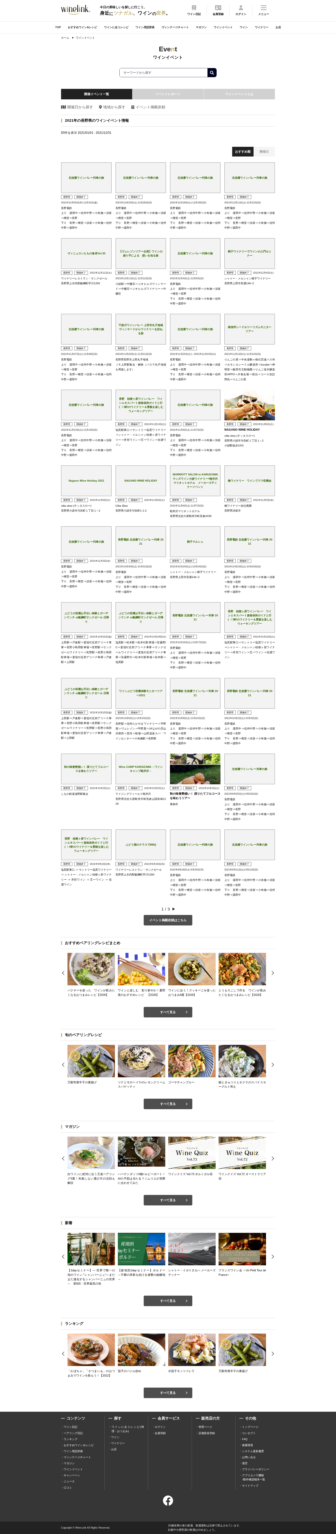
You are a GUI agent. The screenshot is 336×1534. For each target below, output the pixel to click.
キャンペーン (72, 1475)
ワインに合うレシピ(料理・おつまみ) (128, 1429)
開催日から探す (80, 107)
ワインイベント (223, 27)
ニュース (69, 1481)
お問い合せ (249, 1457)
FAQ (245, 1439)
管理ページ (205, 1426)
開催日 (264, 151)
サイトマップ (250, 1485)
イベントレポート (168, 94)
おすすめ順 (243, 151)
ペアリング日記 (73, 1433)
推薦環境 (247, 1445)
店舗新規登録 (207, 1433)
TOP (58, 27)
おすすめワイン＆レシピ (79, 1445)
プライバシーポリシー (255, 1469)
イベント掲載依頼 (150, 107)
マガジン (201, 27)
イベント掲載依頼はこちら (168, 920)
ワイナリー (262, 27)
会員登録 (160, 1433)
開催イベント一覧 (96, 94)
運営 (245, 1463)
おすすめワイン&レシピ (82, 27)
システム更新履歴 (253, 1451)
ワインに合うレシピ (116, 27)
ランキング (70, 1439)
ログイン (160, 1426)
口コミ (68, 1487)
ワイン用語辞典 (145, 27)
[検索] (211, 72)
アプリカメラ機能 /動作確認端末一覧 (253, 1477)
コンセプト (249, 1433)
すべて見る (168, 1012)
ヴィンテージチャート (175, 27)
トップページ (250, 1426)
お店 (278, 27)
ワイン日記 (70, 1426)
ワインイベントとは (239, 94)
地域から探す (114, 107)
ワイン (244, 27)
